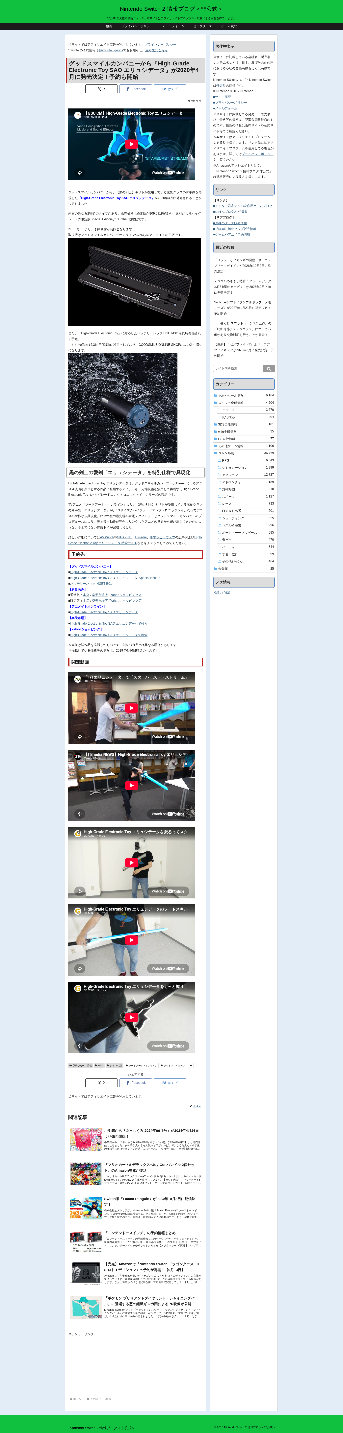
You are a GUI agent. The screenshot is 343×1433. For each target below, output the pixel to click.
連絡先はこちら (156, 50)
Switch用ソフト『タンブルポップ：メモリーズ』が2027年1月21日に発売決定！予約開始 (242, 308)
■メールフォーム (225, 108)
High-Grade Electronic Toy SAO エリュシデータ (104, 572)
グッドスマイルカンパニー (178, 1065)
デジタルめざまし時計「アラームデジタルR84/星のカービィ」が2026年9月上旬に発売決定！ (242, 286)
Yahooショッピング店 (126, 595)
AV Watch (107, 537)
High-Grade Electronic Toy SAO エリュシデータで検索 (108, 623)
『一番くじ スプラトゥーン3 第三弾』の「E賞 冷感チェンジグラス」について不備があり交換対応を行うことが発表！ (242, 329)
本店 (86, 595)
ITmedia (141, 537)
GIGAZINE (124, 537)
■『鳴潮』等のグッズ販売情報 (234, 229)
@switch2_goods (111, 50)
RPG (100, 1065)
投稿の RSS (221, 592)
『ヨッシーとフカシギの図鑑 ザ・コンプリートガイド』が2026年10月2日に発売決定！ (242, 265)
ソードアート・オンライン (143, 1065)
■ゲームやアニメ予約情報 (231, 234)
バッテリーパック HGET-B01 (91, 583)
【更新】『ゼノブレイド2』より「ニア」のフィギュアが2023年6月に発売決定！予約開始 (244, 350)
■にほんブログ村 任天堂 (230, 211)
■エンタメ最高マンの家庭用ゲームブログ (242, 206)
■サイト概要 (222, 97)
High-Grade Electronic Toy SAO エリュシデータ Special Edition (115, 578)
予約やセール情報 (82, 1065)
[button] (269, 368)
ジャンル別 (116, 1065)
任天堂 (221, 85)
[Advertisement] (135, 1365)
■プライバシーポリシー (230, 102)
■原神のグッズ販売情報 (230, 223)
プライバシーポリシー (160, 44)
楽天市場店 (100, 595)
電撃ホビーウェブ (162, 537)
